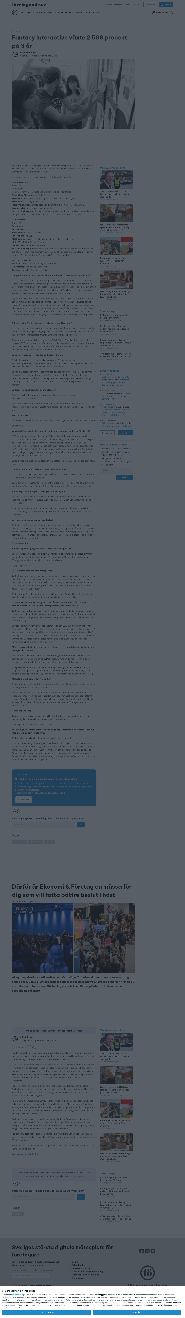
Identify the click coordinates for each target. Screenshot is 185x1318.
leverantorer (16, 1294)
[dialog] (92, 1302)
